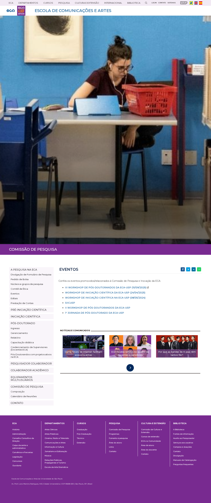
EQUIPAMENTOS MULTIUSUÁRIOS (22, 379)
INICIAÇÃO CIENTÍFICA (25, 316)
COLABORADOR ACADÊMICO (30, 370)
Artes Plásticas (51, 434)
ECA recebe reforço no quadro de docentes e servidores (130, 353)
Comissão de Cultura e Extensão (151, 430)
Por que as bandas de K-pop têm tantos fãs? (177, 353)
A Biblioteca (178, 429)
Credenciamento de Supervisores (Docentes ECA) (29, 348)
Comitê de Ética (19, 288)
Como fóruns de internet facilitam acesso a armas (83, 353)
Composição (18, 391)
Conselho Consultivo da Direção (23, 439)
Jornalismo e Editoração (56, 451)
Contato (112, 451)
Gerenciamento (19, 333)
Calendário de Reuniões (24, 396)
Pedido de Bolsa (20, 279)
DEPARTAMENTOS (27, 3)
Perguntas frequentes (183, 464)
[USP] (184, 2)
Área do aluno (115, 443)
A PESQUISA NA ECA (24, 269)
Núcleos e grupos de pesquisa (27, 284)
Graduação (82, 429)
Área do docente (149, 450)
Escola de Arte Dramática (56, 467)
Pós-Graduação (84, 434)
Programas (114, 434)
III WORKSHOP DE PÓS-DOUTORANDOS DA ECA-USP (98, 287)
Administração (19, 434)
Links (111, 447)
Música (48, 456)
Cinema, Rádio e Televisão (57, 438)
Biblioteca (132, 3)
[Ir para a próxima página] (130, 367)
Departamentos (54, 423)
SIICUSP (70, 302)
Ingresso (15, 328)
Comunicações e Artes (55, 443)
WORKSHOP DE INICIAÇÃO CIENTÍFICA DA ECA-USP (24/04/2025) (105, 292)
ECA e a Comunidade (151, 441)
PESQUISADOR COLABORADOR (31, 363)
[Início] (16, 11)
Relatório (16, 337)
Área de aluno (147, 445)
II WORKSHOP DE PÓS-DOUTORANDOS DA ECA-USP (97, 307)
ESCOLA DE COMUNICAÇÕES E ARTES (73, 10)
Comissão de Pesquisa (119, 429)
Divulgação (178, 456)
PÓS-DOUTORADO (23, 323)
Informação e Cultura (54, 447)
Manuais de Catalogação (184, 460)
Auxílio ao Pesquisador (183, 438)
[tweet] (188, 269)
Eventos (15, 293)
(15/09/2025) (138, 287)
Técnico (80, 438)
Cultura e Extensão (86, 3)
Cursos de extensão (150, 436)
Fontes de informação (183, 434)
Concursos (17, 461)
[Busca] (146, 3)
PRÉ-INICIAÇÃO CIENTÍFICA (28, 309)
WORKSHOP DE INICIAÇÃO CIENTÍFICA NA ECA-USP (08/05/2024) (105, 297)
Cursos (47, 3)
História (15, 429)
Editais (14, 298)
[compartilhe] (183, 269)
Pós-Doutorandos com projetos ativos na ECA (31, 355)
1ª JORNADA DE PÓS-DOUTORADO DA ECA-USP (94, 312)
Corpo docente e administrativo (20, 446)
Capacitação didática (22, 342)
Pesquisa (63, 3)
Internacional (112, 3)
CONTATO (17, 403)
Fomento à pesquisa (118, 438)
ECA (10, 3)
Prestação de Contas (22, 303)
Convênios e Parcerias (22, 452)
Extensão (81, 443)
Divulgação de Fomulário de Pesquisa (31, 274)
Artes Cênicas (51, 429)
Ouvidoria (16, 465)
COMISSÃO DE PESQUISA (27, 386)
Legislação (17, 457)
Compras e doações (182, 447)
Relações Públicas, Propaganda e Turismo (55, 461)
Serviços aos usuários (183, 443)
